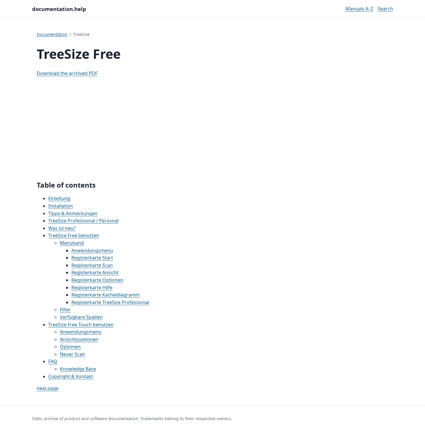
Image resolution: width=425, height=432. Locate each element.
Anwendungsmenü (92, 250)
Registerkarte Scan (92, 265)
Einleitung (59, 198)
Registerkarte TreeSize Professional (110, 302)
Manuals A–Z (359, 9)
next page (47, 388)
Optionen (70, 346)
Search (385, 9)
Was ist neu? (61, 228)
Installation (60, 206)
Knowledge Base (78, 369)
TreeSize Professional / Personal (83, 220)
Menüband (72, 243)
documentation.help (59, 8)
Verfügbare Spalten (81, 317)
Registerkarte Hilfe (91, 287)
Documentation (52, 34)
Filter (65, 309)
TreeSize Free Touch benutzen (81, 324)
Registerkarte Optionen (97, 280)
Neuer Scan (72, 354)
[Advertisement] (212, 128)
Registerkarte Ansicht (95, 272)
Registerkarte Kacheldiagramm (105, 295)
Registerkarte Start (92, 258)
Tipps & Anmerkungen (72, 213)
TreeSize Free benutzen (73, 235)
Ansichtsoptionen (79, 339)
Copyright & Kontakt (70, 376)
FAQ (52, 361)
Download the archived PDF (67, 73)
